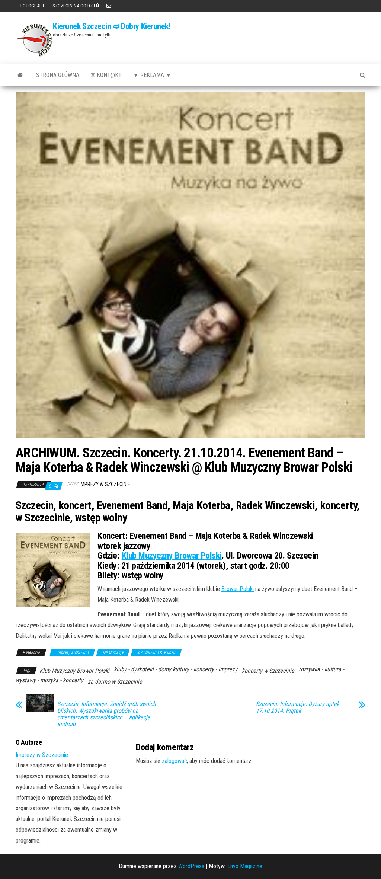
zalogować (174, 760)
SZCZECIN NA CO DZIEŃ (75, 6)
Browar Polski (237, 588)
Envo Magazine (244, 866)
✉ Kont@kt (106, 75)
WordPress (191, 866)
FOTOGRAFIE (32, 6)
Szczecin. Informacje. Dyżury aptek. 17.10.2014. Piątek (298, 707)
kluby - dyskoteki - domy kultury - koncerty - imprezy (175, 669)
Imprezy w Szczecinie (105, 484)
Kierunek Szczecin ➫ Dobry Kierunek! (112, 26)
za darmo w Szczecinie (115, 681)
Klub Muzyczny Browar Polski (172, 555)
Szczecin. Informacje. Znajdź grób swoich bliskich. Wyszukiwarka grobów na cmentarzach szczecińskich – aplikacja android (106, 714)
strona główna (57, 75)
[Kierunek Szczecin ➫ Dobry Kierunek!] (20, 75)
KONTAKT (109, 6)
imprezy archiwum (72, 652)
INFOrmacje (113, 652)
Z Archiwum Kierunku (156, 652)
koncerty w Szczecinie (268, 670)
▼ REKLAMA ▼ (152, 75)
